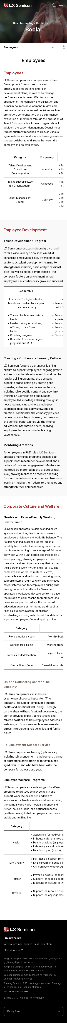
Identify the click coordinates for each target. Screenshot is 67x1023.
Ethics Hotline (12, 950)
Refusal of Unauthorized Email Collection (28, 944)
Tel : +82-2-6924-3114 (16, 991)
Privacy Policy (12, 938)
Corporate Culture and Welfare (31, 506)
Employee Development (25, 230)
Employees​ (11, 47)
